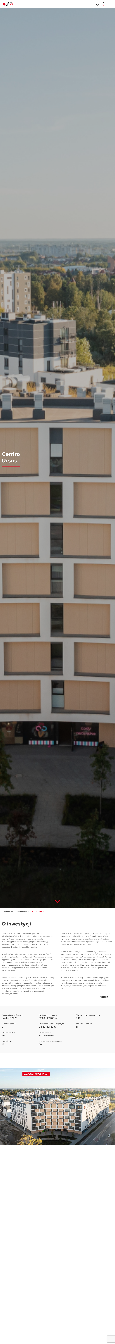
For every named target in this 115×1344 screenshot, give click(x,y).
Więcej (104, 997)
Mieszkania (8, 911)
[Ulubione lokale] (97, 4)
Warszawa (22, 911)
